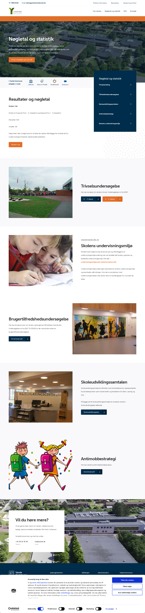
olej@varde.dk (40, 542)
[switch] (62, 608)
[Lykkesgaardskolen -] (15, 11)
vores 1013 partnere (40, 582)
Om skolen (97, 11)
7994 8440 (13, 3)
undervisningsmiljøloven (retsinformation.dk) (98, 262)
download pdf (89, 472)
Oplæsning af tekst (129, 3)
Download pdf (17, 339)
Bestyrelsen (115, 3)
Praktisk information (100, 3)
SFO (125, 11)
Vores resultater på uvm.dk (21, 60)
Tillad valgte (127, 586)
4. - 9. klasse (110, 199)
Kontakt (133, 11)
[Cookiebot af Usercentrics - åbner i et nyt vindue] (13, 608)
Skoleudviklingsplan (91, 412)
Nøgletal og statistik (112, 11)
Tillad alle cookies (127, 580)
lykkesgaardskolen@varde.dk (34, 3)
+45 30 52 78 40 (21, 542)
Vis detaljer (110, 609)
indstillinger (66, 593)
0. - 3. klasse (88, 199)
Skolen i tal (15, 145)
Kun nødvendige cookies (127, 593)
